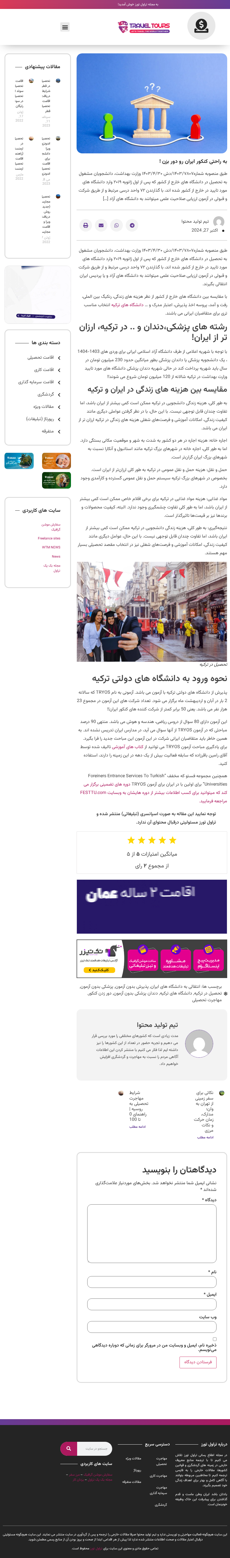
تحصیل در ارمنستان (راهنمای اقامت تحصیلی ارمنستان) (16, 153)
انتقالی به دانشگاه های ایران (175, 986)
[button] (65, 27)
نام (212, 1272)
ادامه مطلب (205, 1137)
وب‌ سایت (208, 1317)
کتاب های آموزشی (127, 747)
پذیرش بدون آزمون (132, 986)
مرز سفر (74, 1474)
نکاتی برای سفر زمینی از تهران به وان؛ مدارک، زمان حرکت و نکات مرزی (203, 1112)
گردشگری (161, 1504)
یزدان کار (78, 1479)
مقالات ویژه (133, 1458)
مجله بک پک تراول (100, 1479)
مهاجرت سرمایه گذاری (158, 1490)
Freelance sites (49, 538)
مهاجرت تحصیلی (207, 1000)
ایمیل (210, 1295)
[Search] (68, 1449)
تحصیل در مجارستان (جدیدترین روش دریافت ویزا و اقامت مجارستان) (43, 214)
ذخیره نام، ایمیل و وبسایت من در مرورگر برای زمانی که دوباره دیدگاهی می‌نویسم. (154, 1347)
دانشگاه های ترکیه (127, 305)
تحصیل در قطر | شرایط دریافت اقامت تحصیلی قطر (45, 96)
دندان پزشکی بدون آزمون (136, 993)
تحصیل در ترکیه (208, 993)
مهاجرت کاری (158, 1475)
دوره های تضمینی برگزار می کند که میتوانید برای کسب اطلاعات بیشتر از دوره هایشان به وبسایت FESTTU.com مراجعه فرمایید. (153, 793)
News (56, 556)
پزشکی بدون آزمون (97, 986)
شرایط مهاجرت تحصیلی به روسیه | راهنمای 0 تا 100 (138, 1106)
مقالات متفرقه (131, 1482)
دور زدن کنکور (100, 993)
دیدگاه (209, 1200)
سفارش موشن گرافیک (98, 1474)
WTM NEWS (51, 547)
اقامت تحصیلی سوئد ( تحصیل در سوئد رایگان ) (18, 94)
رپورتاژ (137, 1470)
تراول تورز (96, 1548)
